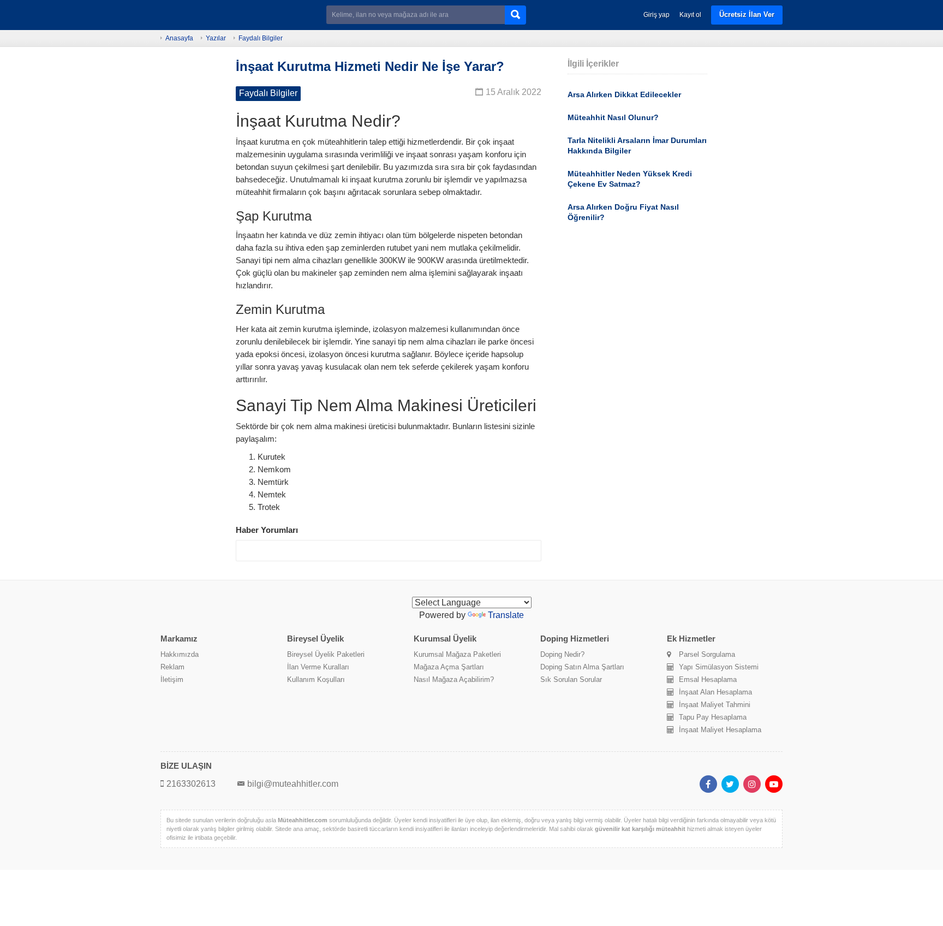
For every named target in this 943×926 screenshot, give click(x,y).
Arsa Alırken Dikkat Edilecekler (624, 94)
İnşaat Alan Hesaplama (715, 692)
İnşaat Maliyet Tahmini (714, 705)
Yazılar (216, 38)
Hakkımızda (179, 654)
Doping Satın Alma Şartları (582, 667)
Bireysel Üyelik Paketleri (326, 654)
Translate (506, 615)
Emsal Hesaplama (708, 679)
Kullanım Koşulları (316, 679)
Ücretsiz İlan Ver (746, 14)
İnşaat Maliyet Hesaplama (720, 730)
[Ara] (515, 15)
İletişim (171, 679)
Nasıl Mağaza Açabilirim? (454, 679)
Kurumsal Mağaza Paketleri (457, 654)
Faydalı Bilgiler (260, 38)
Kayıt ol (690, 15)
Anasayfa (179, 38)
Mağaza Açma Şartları (449, 667)
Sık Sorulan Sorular (571, 679)
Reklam (172, 667)
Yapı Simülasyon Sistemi (719, 667)
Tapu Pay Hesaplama (713, 717)
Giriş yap (656, 15)
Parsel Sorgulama (707, 654)
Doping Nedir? (562, 654)
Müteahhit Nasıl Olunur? (613, 117)
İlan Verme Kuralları (318, 667)
